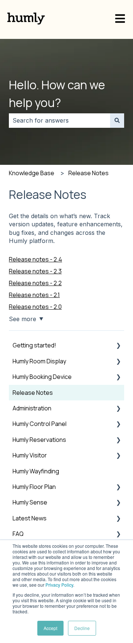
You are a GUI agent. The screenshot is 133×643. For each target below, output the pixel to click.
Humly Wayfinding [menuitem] (36, 471)
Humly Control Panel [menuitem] (39, 424)
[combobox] (59, 120)
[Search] (117, 120)
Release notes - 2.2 (35, 283)
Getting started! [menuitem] (34, 345)
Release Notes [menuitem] (33, 393)
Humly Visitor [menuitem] (30, 455)
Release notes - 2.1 (34, 295)
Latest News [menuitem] (30, 518)
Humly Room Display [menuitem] (39, 361)
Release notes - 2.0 (35, 307)
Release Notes (88, 173)
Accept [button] (50, 628)
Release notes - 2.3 (35, 271)
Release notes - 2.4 (35, 259)
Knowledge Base (31, 173)
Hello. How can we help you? (57, 94)
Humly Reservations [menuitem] (39, 440)
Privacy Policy (59, 585)
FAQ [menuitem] (18, 534)
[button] (118, 345)
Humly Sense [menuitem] (30, 502)
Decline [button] (82, 628)
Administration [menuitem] (32, 408)
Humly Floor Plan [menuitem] (34, 487)
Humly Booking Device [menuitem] (42, 377)
